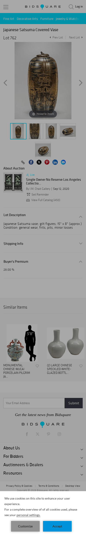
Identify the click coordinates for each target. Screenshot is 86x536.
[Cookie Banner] (43, 513)
